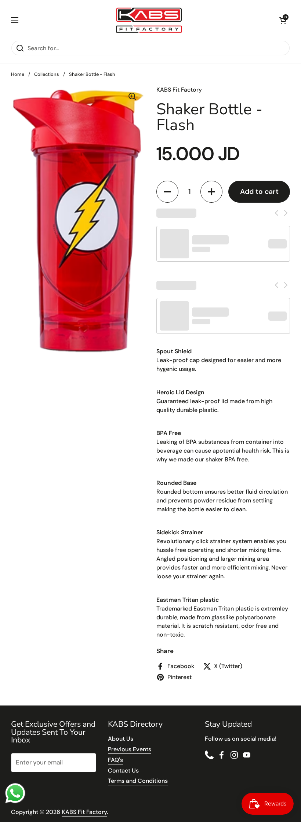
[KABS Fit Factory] (149, 20)
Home (17, 74)
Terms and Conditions (138, 781)
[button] (282, 20)
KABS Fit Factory (84, 812)
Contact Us (123, 770)
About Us (120, 738)
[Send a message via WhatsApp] (15, 793)
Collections (46, 74)
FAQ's (115, 760)
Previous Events (129, 749)
